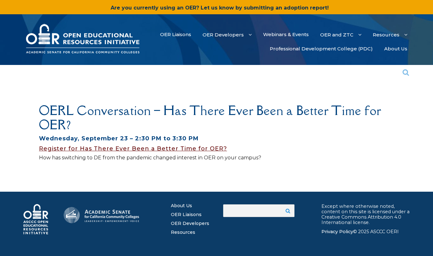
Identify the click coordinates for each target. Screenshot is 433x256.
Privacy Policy (337, 231)
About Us (181, 205)
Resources (183, 232)
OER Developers (190, 223)
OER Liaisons (186, 214)
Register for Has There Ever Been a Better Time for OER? (133, 148)
